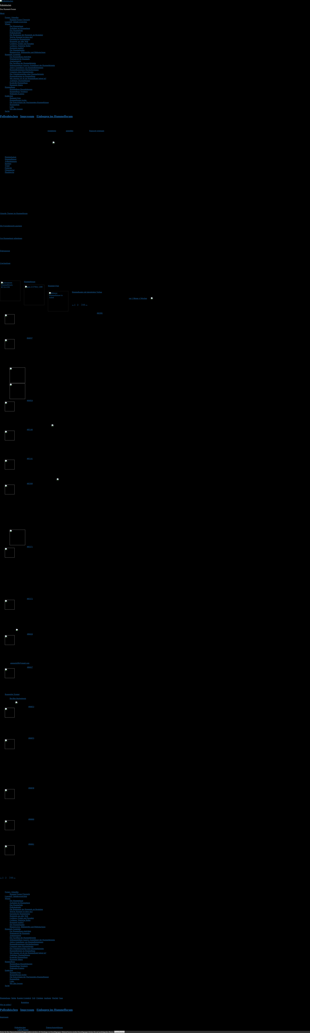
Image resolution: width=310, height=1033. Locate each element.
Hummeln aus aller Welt (19, 41)
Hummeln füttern (16, 85)
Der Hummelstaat (16, 26)
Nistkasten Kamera (17, 94)
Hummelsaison (10, 157)
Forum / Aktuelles (12, 17)
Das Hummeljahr (16, 31)
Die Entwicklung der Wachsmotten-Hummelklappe (29, 102)
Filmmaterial (9, 170)
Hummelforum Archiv (18, 100)
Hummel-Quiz (15, 98)
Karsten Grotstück (24, 998)
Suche (7, 111)
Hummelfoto (14, 105)
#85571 (30, 547)
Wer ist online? (5, 1005)
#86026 (30, 634)
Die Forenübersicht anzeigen (11, 226)
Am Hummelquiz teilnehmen (11, 238)
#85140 (30, 430)
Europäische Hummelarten (20, 39)
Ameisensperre (15, 61)
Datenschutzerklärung (54, 1027)
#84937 (30, 338)
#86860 (31, 819)
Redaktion (25, 1002)
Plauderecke (9, 172)
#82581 (100, 313)
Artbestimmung (11, 161)
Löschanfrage (5, 263)
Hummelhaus (10, 87)
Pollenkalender (15, 33)
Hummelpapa (5, 998)
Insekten (8, 164)
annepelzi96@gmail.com (19, 663)
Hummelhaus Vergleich (19, 92)
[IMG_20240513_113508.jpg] (17, 382)
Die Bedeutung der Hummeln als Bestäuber (26, 35)
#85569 (30, 483)
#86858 (31, 788)
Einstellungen (119, 1032)
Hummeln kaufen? (17, 48)
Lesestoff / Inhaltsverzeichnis (16, 22)
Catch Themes (22, 1030)
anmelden (69, 131)
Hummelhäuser (10, 159)
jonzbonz (47, 998)
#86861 (31, 844)
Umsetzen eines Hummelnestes (21, 72)
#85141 (30, 459)
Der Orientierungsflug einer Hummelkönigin (27, 74)
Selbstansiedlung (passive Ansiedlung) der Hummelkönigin (32, 65)
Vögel (7, 166)
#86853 (31, 707)
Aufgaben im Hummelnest (20, 28)
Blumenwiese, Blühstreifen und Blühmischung (27, 52)
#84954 (30, 400)
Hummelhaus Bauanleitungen (21, 89)
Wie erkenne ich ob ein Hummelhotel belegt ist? (28, 78)
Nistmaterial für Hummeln (20, 59)
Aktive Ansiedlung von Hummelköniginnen (26, 68)
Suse (61, 998)
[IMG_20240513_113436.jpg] (17, 398)
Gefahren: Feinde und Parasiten (22, 44)
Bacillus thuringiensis (18, 698)
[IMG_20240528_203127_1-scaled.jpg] (17, 544)
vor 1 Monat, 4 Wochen (138, 298)
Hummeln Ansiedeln (13, 54)
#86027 (30, 667)
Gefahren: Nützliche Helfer (20, 46)
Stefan (13, 998)
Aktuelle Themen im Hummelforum (13, 213)
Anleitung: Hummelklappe (20, 81)
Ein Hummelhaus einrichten (20, 57)
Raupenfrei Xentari (12, 694)
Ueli (33, 998)
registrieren (52, 131)
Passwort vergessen (96, 131)
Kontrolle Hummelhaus (19, 83)
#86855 (31, 738)
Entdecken (9, 96)
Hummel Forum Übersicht (20, 20)
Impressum (4, 1017)
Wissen (7, 24)
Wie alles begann (16, 109)
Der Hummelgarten (17, 50)
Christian (39, 998)
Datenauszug (5, 251)
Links (12, 107)
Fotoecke (8, 168)
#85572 (30, 599)
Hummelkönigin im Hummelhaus (22, 76)
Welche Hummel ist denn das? (21, 37)
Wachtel (55, 998)
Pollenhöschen (5, 5)
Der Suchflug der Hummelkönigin (23, 63)
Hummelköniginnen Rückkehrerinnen (24, 70)
